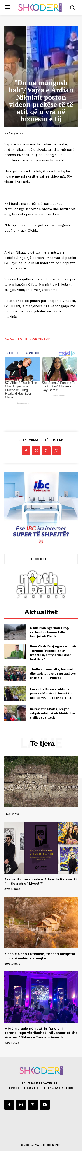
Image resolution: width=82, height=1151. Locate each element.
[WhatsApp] (56, 450)
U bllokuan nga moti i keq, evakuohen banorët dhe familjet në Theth (49, 632)
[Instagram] (21, 1105)
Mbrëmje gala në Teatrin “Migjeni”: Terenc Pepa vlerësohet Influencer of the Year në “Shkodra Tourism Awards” (41, 1032)
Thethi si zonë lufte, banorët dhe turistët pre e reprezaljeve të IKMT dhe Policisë (53, 673)
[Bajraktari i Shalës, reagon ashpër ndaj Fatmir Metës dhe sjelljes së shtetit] (15, 713)
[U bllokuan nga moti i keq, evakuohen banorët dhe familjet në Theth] (15, 632)
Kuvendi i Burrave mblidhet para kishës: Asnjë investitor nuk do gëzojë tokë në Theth (51, 693)
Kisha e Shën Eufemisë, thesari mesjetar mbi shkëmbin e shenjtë (39, 956)
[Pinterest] (46, 450)
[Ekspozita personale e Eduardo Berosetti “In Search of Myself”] (41, 848)
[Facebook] (26, 450)
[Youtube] (45, 1105)
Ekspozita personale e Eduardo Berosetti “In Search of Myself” (40, 881)
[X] (36, 450)
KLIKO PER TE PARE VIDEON (27, 339)
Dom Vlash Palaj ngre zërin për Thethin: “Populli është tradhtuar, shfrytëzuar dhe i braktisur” (53, 652)
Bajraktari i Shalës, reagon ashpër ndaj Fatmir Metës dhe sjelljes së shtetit (52, 713)
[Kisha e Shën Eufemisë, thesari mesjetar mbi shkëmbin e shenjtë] (41, 922)
